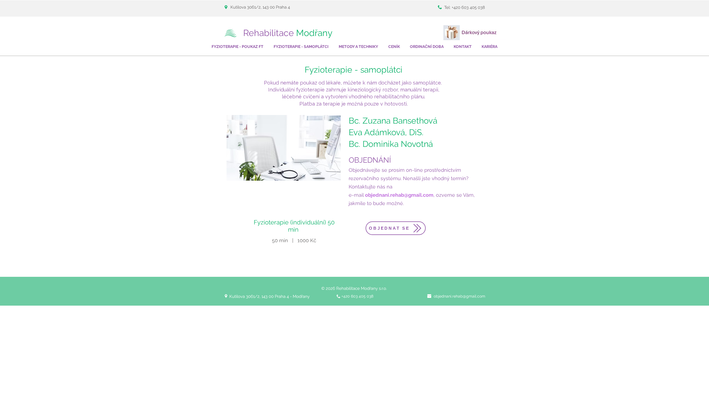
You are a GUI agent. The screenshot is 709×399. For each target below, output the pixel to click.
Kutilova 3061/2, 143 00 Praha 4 (260, 7)
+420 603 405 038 (468, 7)
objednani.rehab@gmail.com (399, 195)
